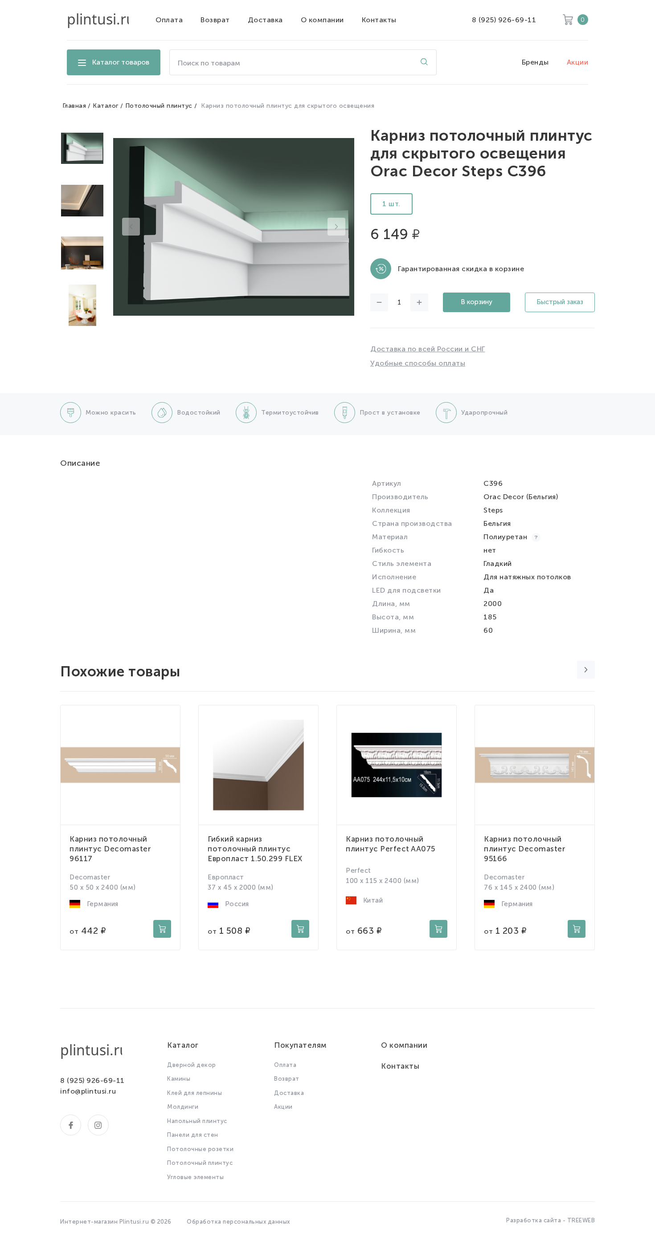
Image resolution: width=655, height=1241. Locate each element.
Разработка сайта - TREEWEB (550, 1220)
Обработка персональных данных (238, 1221)
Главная (74, 106)
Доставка (265, 20)
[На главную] (98, 20)
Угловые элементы (195, 1177)
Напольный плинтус (197, 1121)
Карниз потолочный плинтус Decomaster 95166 (524, 848)
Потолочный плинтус (158, 106)
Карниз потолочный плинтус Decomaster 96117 (110, 848)
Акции (578, 62)
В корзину (476, 302)
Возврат (215, 20)
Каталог (106, 106)
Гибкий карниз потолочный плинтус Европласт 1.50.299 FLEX (255, 848)
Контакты (379, 20)
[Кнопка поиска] (424, 62)
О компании (322, 20)
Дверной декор (191, 1065)
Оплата (169, 20)
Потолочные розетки (200, 1149)
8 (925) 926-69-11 (504, 20)
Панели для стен (192, 1134)
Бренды (535, 62)
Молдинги (182, 1106)
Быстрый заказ (559, 302)
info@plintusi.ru (88, 1091)
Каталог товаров (120, 62)
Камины (178, 1078)
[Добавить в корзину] (162, 929)
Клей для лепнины (194, 1093)
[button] (131, 227)
